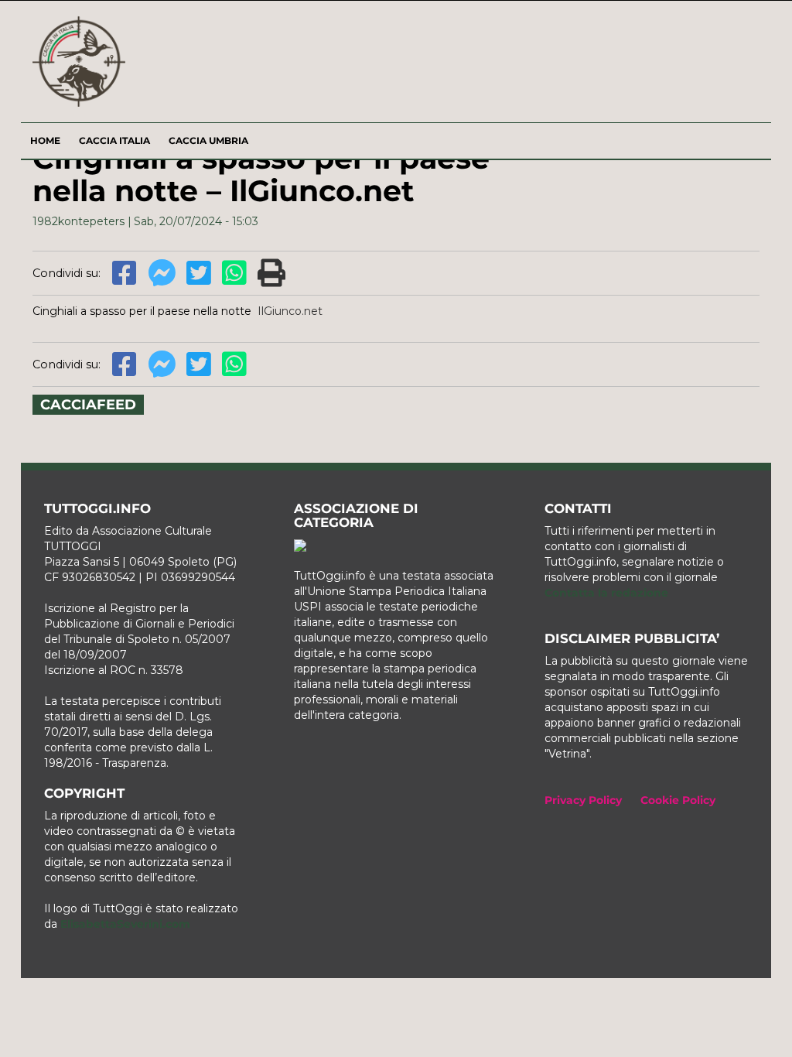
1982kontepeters (78, 221)
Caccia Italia (114, 140)
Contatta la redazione (606, 593)
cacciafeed (88, 404)
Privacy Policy (583, 800)
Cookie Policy (677, 800)
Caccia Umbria (208, 140)
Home (45, 140)
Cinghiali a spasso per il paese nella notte (141, 311)
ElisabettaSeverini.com (125, 924)
